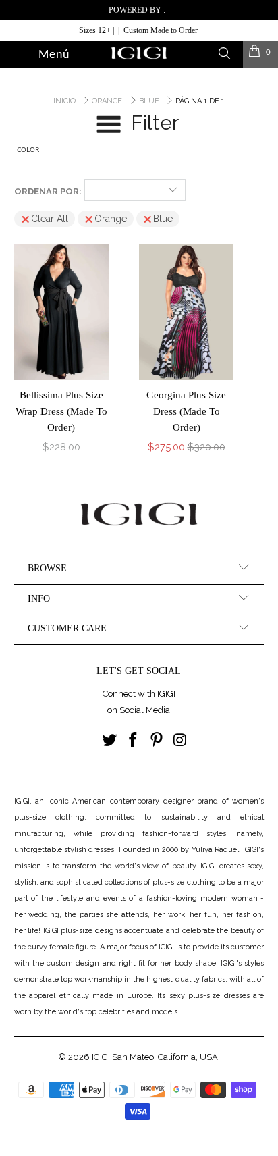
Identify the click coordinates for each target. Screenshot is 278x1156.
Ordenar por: (48, 191)
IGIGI (101, 1057)
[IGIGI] (139, 54)
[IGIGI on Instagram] (180, 741)
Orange (110, 218)
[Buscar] (224, 53)
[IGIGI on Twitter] (110, 741)
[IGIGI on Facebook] (133, 741)
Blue (163, 218)
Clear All (49, 218)
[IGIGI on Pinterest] (156, 741)
